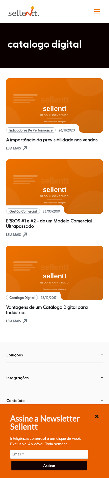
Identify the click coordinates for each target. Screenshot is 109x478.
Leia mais (17, 148)
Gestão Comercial (23, 211)
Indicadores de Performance (30, 130)
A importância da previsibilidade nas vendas (52, 139)
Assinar (49, 465)
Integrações (17, 377)
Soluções (14, 354)
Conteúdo (15, 400)
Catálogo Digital (21, 297)
